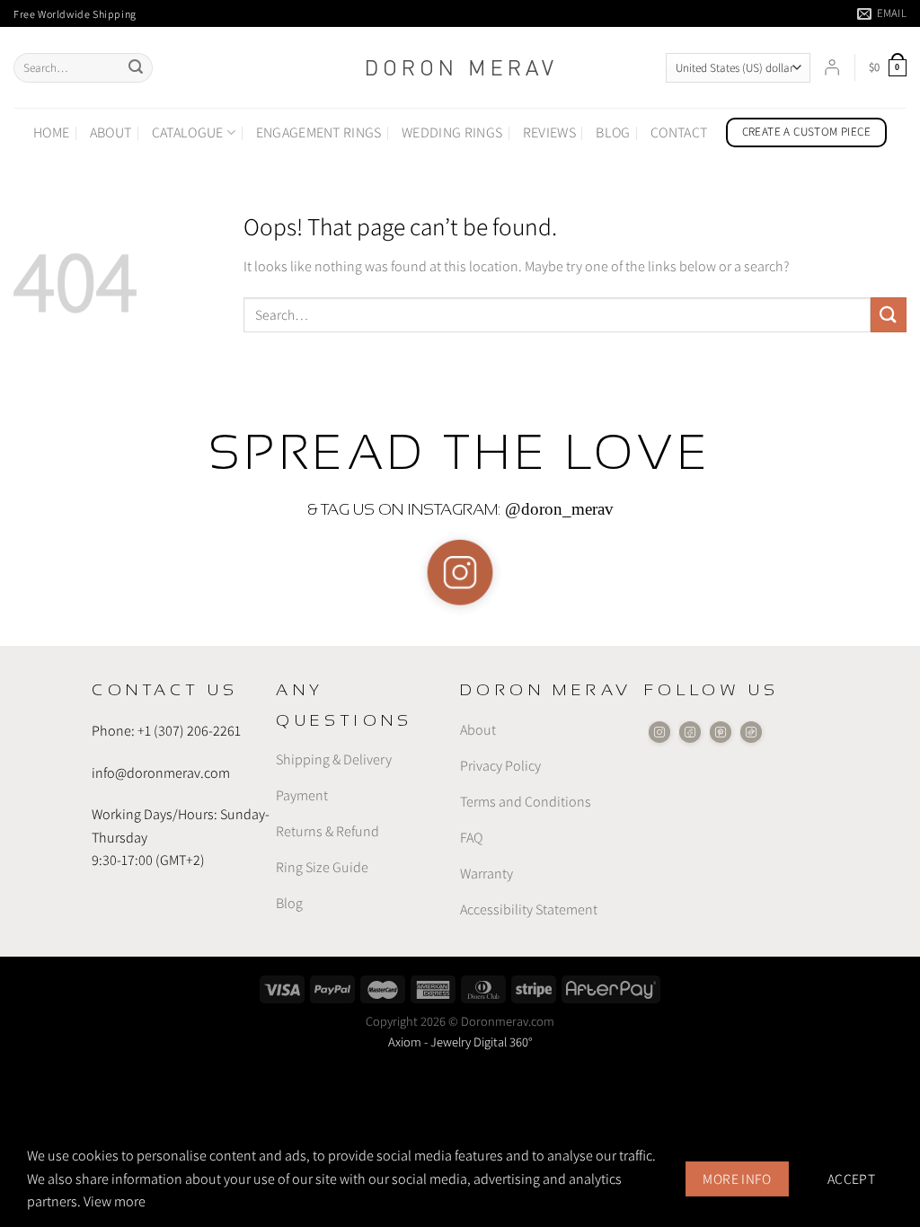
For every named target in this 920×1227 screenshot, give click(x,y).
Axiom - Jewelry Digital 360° (460, 1041)
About (111, 132)
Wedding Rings (452, 132)
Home (51, 132)
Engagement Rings (319, 132)
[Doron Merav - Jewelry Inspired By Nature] (460, 67)
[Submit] (135, 68)
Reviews (549, 132)
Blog (613, 132)
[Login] (832, 67)
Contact (678, 132)
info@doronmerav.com (161, 773)
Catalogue (188, 132)
